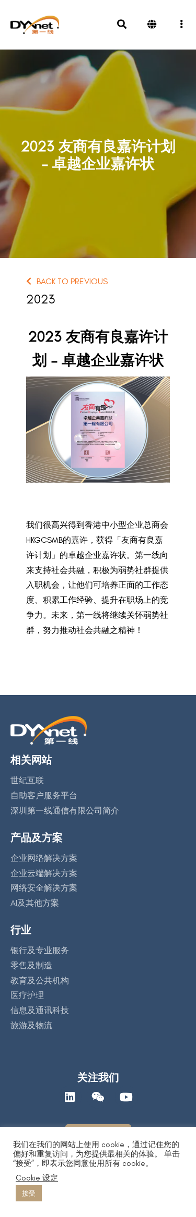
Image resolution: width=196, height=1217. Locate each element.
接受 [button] (29, 1193)
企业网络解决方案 (43, 858)
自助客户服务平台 (43, 795)
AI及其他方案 (34, 903)
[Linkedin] (70, 1097)
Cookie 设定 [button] (37, 1178)
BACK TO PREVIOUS (72, 281)
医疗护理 (27, 995)
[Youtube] (126, 1097)
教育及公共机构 (39, 980)
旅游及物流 (31, 1025)
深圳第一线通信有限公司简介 (64, 811)
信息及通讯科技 (39, 1010)
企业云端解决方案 (43, 873)
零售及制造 (31, 965)
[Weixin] (98, 1097)
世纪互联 (27, 780)
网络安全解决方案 (43, 888)
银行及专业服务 (39, 950)
